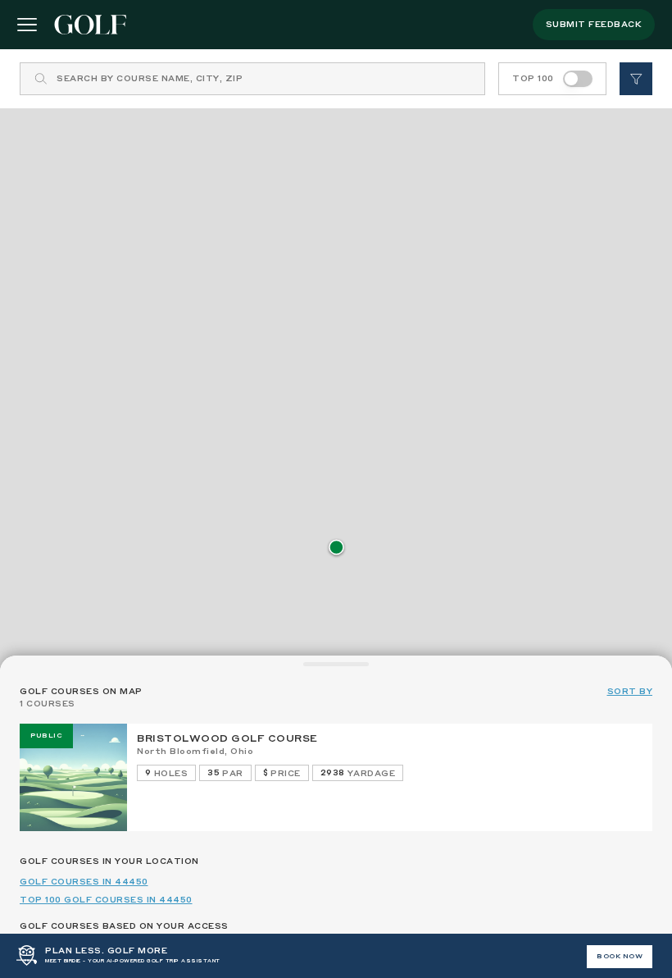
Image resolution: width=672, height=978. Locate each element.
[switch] (578, 79)
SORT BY (630, 692)
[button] (336, 548)
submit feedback (594, 25)
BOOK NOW (619, 956)
